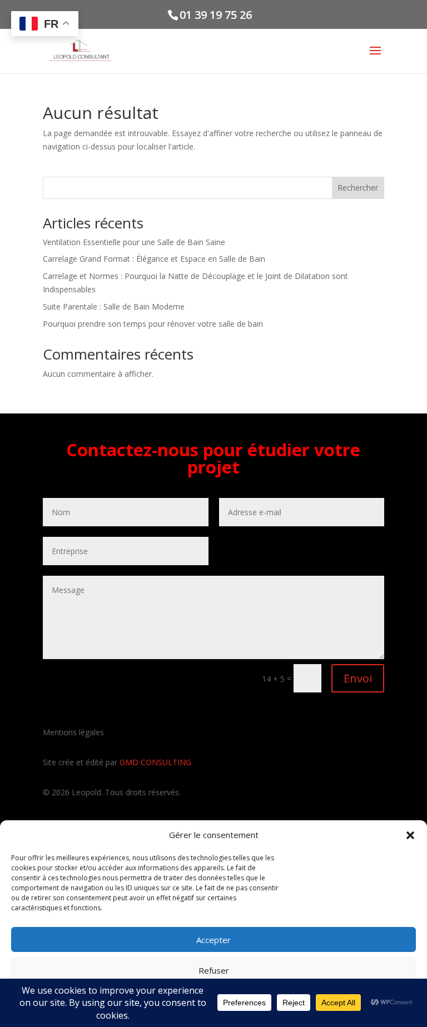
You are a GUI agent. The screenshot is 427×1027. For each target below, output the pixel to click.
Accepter (213, 939)
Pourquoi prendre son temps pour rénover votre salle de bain (153, 323)
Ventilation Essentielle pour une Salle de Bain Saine (134, 242)
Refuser (213, 970)
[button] (410, 835)
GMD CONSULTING (155, 762)
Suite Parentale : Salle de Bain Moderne (114, 306)
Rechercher (357, 187)
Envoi (358, 678)
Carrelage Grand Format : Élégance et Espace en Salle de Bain (154, 258)
